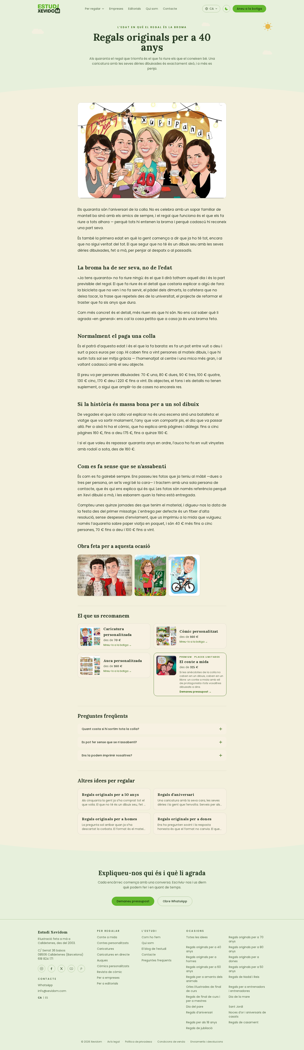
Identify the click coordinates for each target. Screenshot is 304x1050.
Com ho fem (151, 937)
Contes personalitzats (113, 943)
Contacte (170, 9)
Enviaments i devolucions (206, 1041)
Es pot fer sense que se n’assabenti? (109, 742)
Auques (102, 960)
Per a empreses (108, 978)
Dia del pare (194, 1007)
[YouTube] (71, 968)
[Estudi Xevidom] (49, 8)
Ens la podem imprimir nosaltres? (107, 755)
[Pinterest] (81, 968)
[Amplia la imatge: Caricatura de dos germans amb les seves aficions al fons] (105, 575)
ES (46, 997)
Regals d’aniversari (199, 1012)
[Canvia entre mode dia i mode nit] (226, 8)
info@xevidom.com (52, 991)
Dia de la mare (239, 997)
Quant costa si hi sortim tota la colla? (110, 729)
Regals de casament (244, 1022)
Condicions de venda (171, 1041)
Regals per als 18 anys (201, 1022)
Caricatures (105, 949)
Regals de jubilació (199, 1028)
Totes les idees (197, 937)
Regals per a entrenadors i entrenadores (247, 989)
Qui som (152, 9)
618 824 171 (45, 959)
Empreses (116, 9)
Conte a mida (107, 937)
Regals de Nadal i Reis (244, 977)
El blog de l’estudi (154, 949)
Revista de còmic (109, 972)
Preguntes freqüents (156, 960)
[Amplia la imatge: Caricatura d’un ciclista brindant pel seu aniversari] (184, 575)
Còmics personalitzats (113, 966)
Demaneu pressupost (133, 901)
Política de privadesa (138, 1041)
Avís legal (113, 1041)
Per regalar (93, 9)
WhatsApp (45, 985)
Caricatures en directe (113, 954)
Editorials (134, 9)
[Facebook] (51, 968)
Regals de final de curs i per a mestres (203, 999)
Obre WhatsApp (175, 901)
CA (40, 997)
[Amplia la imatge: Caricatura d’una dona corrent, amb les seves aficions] (150, 575)
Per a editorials (107, 983)
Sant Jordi (236, 1007)
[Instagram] (41, 968)
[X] (61, 968)
